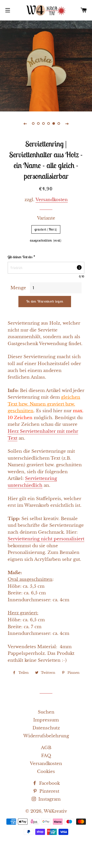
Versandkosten (52, 199)
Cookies (46, 771)
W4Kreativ (55, 811)
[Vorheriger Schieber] (25, 123)
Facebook (49, 783)
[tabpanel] (46, 65)
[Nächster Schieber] (67, 123)
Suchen (46, 712)
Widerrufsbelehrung (46, 736)
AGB (46, 747)
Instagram (49, 799)
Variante (46, 218)
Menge (18, 288)
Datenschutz (46, 728)
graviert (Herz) (45, 229)
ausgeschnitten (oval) (46, 240)
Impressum (46, 720)
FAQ (46, 755)
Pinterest (48, 791)
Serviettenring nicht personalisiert (46, 539)
